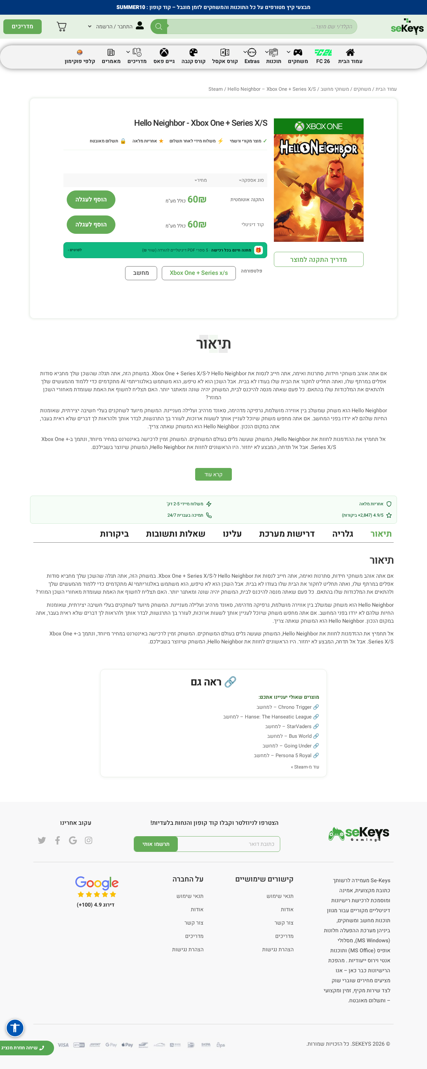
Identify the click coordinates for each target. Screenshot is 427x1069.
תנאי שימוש (280, 896)
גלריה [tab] (342, 534)
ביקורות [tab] (114, 534)
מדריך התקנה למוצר (318, 259)
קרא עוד (213, 475)
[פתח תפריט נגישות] (15, 1028)
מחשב (141, 273)
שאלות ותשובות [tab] (175, 534)
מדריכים (284, 936)
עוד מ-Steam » (305, 766)
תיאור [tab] (381, 534)
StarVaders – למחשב (288, 726)
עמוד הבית (386, 89)
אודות (287, 910)
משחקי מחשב (335, 89)
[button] (165, 250)
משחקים (362, 89)
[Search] (158, 26)
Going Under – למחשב (287, 745)
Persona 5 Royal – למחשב (283, 755)
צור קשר (284, 923)
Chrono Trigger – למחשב (284, 707)
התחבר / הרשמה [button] (114, 27)
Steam (215, 89)
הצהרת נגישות (278, 950)
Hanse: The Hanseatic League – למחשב (267, 716)
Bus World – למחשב (289, 736)
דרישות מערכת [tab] (287, 534)
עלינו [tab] (232, 534)
